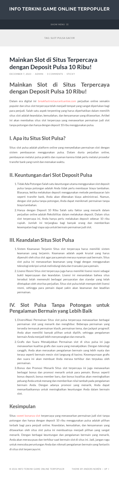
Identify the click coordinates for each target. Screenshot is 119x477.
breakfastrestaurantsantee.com (57, 101)
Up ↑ (107, 469)
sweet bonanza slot (28, 415)
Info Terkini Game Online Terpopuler (59, 9)
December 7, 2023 (20, 74)
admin (39, 74)
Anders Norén (92, 469)
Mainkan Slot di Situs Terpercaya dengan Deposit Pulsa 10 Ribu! (53, 63)
